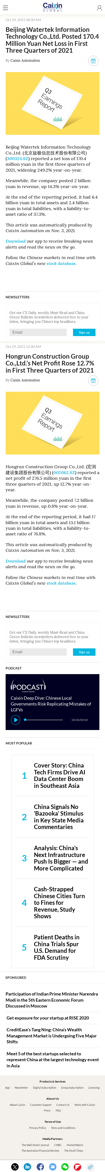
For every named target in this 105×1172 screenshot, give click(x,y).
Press (47, 1110)
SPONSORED (15, 977)
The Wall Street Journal (35, 1145)
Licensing (94, 1087)
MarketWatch (75, 1145)
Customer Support (41, 1104)
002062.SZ (64, 472)
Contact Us (63, 1104)
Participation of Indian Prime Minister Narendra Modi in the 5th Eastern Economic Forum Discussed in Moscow (52, 999)
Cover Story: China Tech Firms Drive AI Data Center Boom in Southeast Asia (59, 775)
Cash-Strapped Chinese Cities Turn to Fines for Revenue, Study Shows (59, 902)
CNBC (58, 1145)
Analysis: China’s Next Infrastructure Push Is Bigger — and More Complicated (61, 858)
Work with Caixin (84, 1104)
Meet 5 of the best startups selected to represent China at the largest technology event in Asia (53, 1059)
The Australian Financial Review (40, 1150)
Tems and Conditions (63, 1127)
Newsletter (21, 1087)
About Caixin (17, 1104)
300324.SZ (17, 158)
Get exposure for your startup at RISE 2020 (48, 1018)
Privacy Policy (37, 1127)
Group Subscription (72, 1087)
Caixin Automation (25, 60)
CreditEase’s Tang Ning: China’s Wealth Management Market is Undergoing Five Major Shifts (52, 1035)
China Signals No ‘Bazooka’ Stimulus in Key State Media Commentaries (59, 817)
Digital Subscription (44, 1087)
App (7, 1087)
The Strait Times (73, 1150)
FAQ (58, 1110)
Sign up (84, 332)
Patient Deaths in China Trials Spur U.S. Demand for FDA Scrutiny (57, 947)
